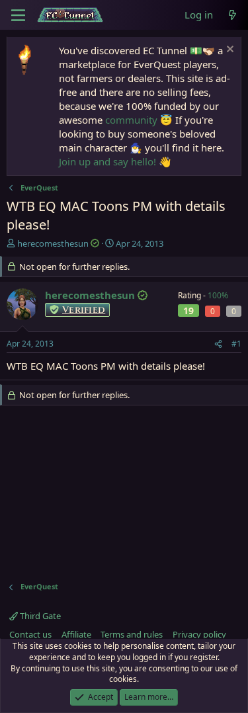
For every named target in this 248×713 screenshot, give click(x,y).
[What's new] (232, 15)
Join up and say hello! (107, 161)
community (131, 119)
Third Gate (39, 616)
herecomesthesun (53, 243)
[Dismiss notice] (228, 51)
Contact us (30, 634)
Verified (83, 310)
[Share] (218, 344)
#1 (236, 343)
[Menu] (18, 15)
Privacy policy (199, 634)
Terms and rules (132, 634)
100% (218, 295)
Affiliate (76, 634)
